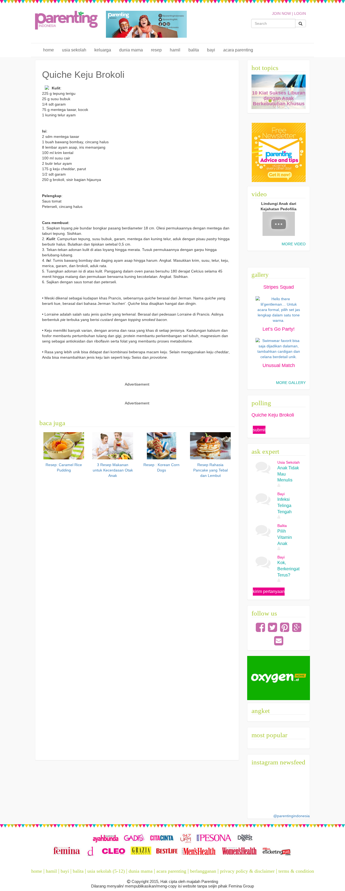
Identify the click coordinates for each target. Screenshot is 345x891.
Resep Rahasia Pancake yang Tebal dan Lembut (210, 470)
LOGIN (300, 13)
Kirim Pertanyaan (269, 591)
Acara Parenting (238, 50)
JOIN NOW (281, 13)
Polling (261, 403)
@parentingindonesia (291, 816)
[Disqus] (137, 548)
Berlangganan (203, 871)
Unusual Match (279, 365)
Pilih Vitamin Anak (284, 537)
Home (48, 50)
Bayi (211, 50)
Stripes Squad (278, 287)
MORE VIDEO (294, 244)
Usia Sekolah (74, 50)
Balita (193, 50)
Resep (156, 50)
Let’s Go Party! (279, 329)
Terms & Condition (296, 871)
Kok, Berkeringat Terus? (288, 568)
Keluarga (102, 50)
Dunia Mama (131, 50)
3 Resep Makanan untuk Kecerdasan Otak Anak (113, 470)
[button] (255, 92)
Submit (259, 430)
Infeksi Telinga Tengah (284, 505)
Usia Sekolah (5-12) (106, 871)
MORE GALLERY (291, 382)
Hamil (175, 50)
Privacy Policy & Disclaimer (247, 871)
